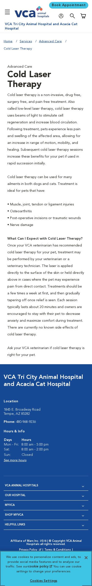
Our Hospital (15, 495)
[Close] (86, 557)
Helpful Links (15, 524)
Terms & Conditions (57, 550)
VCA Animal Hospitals (21, 485)
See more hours (15, 460)
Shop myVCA (14, 515)
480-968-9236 (26, 422)
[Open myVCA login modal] (62, 16)
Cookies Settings (43, 581)
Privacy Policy (30, 550)
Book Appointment (69, 5)
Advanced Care (50, 41)
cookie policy (40, 566)
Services (26, 41)
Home (8, 41)
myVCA (10, 505)
